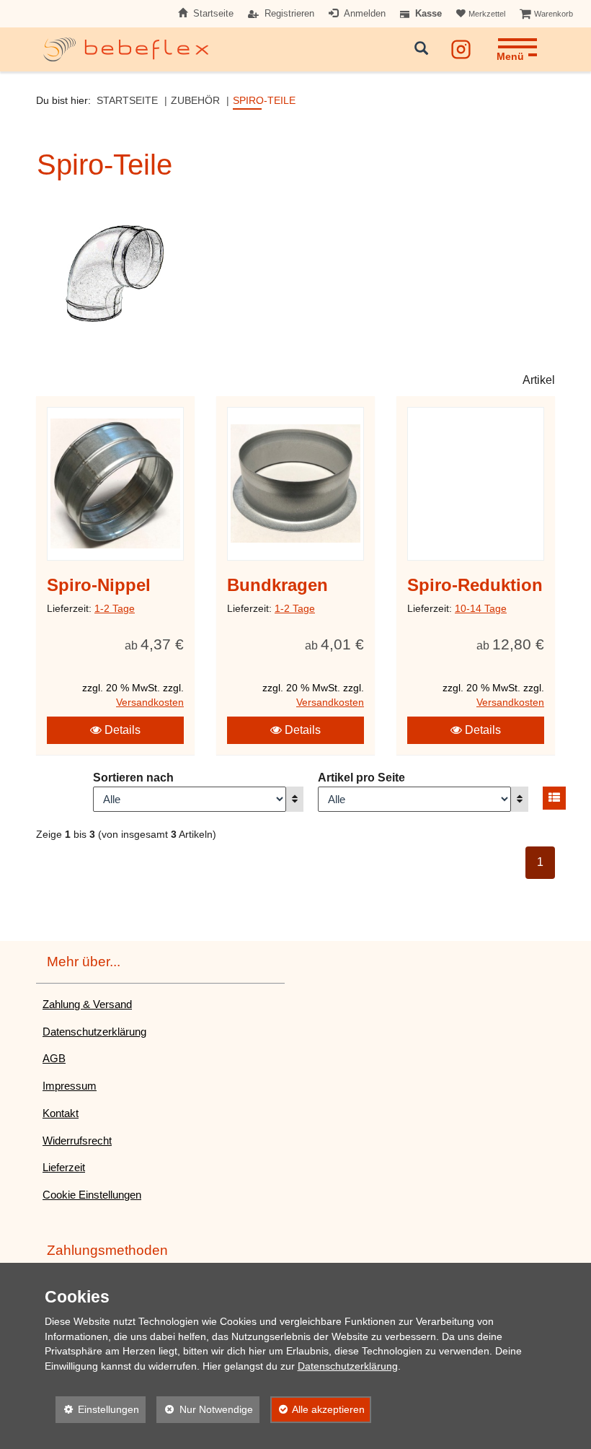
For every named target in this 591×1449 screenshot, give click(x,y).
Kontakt (61, 1113)
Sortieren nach (133, 777)
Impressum (70, 1086)
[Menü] (517, 39)
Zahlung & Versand (87, 1004)
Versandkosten (150, 702)
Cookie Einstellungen (92, 1194)
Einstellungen (97, 1409)
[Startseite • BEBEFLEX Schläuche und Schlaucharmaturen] (126, 49)
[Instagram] (461, 46)
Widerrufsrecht (77, 1140)
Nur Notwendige (204, 1409)
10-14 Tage (481, 608)
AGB (54, 1058)
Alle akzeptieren (317, 1409)
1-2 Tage (114, 608)
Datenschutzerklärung (94, 1031)
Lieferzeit (64, 1167)
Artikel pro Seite (361, 777)
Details (121, 730)
